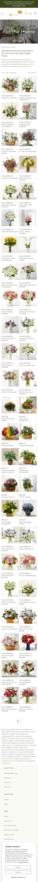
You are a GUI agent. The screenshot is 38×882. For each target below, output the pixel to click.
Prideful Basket (7, 445)
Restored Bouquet (26, 549)
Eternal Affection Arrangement (8, 125)
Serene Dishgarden (26, 445)
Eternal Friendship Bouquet (9, 603)
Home (3, 47)
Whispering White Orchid (26, 259)
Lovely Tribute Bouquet (24, 232)
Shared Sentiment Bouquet (26, 393)
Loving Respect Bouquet (25, 683)
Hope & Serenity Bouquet (25, 179)
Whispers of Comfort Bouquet (27, 312)
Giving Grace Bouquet (27, 151)
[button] (26, 13)
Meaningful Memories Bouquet (27, 286)
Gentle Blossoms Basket (8, 419)
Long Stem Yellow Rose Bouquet (8, 259)
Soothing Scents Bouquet (8, 549)
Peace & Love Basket (9, 98)
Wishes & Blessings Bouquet (26, 737)
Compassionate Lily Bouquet (9, 206)
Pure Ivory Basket (8, 763)
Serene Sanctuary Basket (8, 737)
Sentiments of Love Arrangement (9, 683)
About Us (7, 830)
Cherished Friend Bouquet (25, 206)
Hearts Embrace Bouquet (25, 656)
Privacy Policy (23, 862)
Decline (18, 872)
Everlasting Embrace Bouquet (9, 710)
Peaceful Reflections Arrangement (9, 286)
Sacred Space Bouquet (7, 366)
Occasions (7, 821)
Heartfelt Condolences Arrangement (27, 99)
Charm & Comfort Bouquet (26, 710)
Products (7, 825)
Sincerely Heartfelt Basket (9, 152)
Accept (18, 867)
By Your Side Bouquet (27, 575)
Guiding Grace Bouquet (24, 125)
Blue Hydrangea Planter (25, 523)
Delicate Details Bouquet (8, 576)
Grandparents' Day (10, 816)
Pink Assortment (8, 497)
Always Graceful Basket (8, 656)
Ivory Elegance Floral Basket (27, 603)
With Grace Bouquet (27, 365)
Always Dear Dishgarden (24, 471)
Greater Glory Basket (10, 629)
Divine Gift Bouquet (9, 392)
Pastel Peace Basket (27, 763)
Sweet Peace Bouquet (10, 232)
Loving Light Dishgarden (6, 523)
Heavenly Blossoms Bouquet (26, 339)
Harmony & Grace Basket (26, 630)
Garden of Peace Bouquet (8, 339)
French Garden (25, 497)
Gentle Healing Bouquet (7, 312)
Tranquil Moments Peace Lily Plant (8, 471)
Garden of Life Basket (10, 178)
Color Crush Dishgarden (23, 419)
